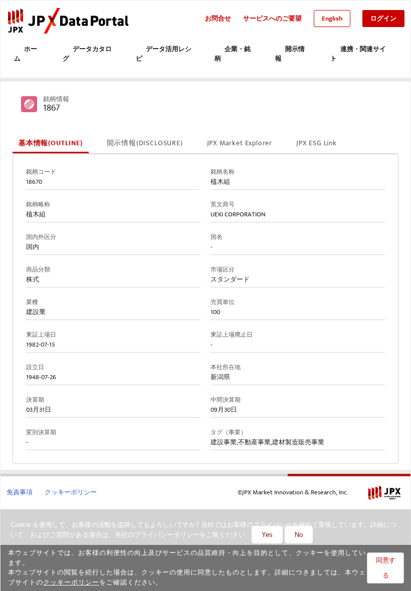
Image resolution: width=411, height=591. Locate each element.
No (299, 534)
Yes (267, 534)
